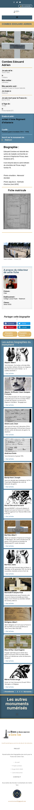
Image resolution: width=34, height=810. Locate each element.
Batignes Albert (11, 622)
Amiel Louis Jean (11, 424)
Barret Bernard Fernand (14, 505)
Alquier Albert (10, 363)
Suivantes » (28, 692)
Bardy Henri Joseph (12, 478)
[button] (17, 17)
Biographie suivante (23, 334)
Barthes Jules (10, 565)
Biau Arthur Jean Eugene (15, 650)
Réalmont (8, 140)
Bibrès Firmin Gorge (12, 680)
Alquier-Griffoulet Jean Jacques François (17, 393)
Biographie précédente (9, 334)
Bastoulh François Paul (14, 593)
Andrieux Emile (10, 453)
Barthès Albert (11, 535)
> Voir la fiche (9, 373)
